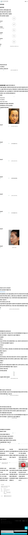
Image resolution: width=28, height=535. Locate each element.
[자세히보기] (19, 532)
